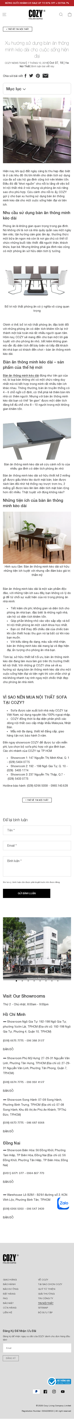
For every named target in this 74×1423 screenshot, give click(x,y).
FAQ (5, 1298)
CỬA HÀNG (9, 1307)
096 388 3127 (35, 1040)
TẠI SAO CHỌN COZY (50, 1284)
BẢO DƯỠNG (10, 1289)
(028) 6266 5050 (13, 1208)
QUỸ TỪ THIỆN (46, 1289)
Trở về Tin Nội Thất (18, 29)
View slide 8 (58, 981)
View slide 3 (28, 981)
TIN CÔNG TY (45, 1298)
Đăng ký (11, 1358)
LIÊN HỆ (7, 1312)
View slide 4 (34, 981)
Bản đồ (8, 1131)
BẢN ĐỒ (8, 1217)
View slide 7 (52, 981)
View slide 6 (46, 981)
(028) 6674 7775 (13, 1082)
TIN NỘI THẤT (45, 1303)
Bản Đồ (8, 1049)
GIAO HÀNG (10, 1279)
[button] (4, 14)
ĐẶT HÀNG (9, 1293)
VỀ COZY (43, 1279)
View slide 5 (40, 981)
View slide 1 (16, 981)
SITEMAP (43, 1307)
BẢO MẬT (8, 1303)
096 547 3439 (35, 1208)
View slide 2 (22, 981)
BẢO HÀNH (9, 1284)
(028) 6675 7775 (14, 1040)
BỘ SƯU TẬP (45, 1312)
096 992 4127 (35, 1082)
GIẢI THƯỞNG (46, 1293)
